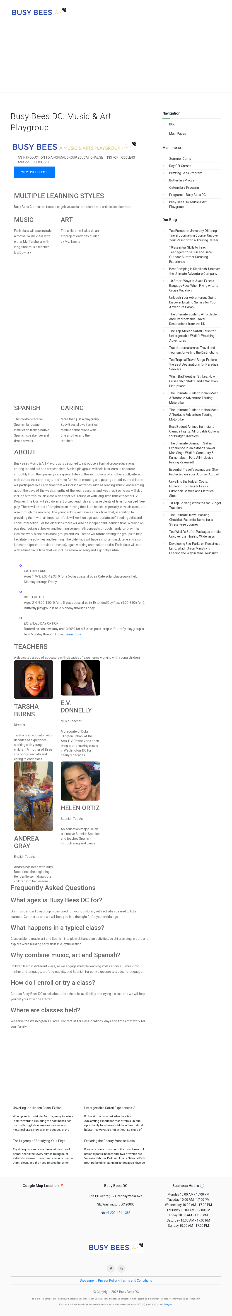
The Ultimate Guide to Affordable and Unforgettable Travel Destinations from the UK (193, 319)
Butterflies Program (183, 180)
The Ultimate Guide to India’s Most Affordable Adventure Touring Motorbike (193, 397)
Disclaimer (87, 1280)
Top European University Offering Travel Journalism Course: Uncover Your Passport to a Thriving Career (194, 235)
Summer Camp (180, 158)
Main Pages (177, 133)
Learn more (73, 634)
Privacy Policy (108, 1280)
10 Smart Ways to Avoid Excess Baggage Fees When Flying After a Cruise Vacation (193, 285)
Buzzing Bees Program (185, 173)
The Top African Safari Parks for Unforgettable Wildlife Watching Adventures (192, 335)
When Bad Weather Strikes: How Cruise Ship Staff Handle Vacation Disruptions (193, 381)
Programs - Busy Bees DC (187, 195)
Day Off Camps (180, 166)
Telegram (168, 1304)
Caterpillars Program (184, 187)
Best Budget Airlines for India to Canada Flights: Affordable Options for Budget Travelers (194, 431)
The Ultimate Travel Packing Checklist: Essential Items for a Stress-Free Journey (191, 519)
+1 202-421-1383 (118, 1213)
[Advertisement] (116, 58)
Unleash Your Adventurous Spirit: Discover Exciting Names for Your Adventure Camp (193, 302)
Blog (172, 124)
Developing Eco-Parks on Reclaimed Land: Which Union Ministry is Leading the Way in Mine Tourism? (194, 548)
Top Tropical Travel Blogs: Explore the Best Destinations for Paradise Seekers (193, 364)
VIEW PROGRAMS (34, 172)
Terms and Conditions (136, 1280)
